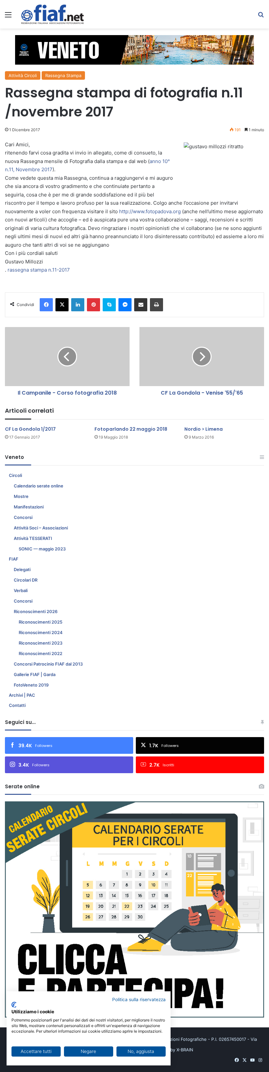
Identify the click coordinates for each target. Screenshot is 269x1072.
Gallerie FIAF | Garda (34, 674)
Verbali (21, 590)
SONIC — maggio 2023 (42, 548)
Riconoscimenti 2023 (40, 643)
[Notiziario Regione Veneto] (52, 14)
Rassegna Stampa (63, 75)
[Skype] (109, 304)
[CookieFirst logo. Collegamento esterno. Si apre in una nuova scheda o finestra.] (13, 1005)
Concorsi (23, 517)
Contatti (17, 705)
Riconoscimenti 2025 (40, 622)
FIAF (13, 559)
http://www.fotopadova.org (150, 211)
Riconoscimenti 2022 (40, 653)
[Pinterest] (93, 304)
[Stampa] (156, 304)
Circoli (15, 475)
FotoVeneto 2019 (31, 685)
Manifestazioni (29, 506)
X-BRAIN (184, 1049)
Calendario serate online (38, 485)
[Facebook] (46, 304)
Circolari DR (25, 580)
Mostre (21, 496)
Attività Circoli (23, 75)
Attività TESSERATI (33, 538)
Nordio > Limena (203, 429)
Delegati (22, 569)
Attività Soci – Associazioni (41, 527)
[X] (62, 304)
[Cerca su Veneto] (261, 17)
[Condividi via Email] (140, 304)
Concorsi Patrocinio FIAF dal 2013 (48, 664)
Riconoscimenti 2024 (41, 632)
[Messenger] (125, 304)
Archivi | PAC (22, 695)
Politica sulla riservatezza (139, 999)
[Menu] (8, 17)
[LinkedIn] (77, 304)
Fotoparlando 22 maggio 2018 (130, 429)
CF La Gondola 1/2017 (30, 429)
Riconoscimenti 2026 (35, 611)
